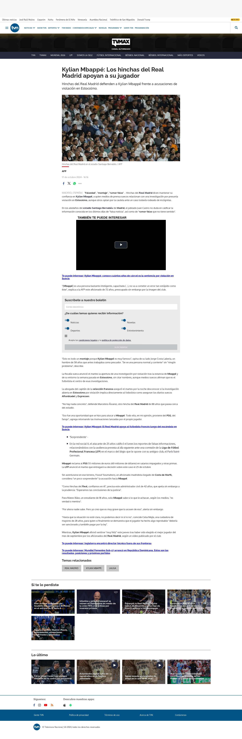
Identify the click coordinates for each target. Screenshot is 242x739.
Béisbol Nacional (134, 55)
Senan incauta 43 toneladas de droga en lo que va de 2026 (140, 677)
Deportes (52, 28)
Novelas (103, 28)
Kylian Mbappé (84, 196)
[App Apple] (65, 705)
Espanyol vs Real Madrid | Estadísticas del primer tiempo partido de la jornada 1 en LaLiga (187, 606)
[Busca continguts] (236, 27)
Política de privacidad (79, 715)
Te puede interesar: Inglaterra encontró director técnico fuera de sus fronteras (106, 543)
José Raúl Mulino (27, 19)
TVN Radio (66, 28)
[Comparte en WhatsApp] (74, 183)
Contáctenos (180, 715)
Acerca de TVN (146, 715)
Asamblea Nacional (98, 19)
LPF (71, 55)
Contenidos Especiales (83, 28)
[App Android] (71, 705)
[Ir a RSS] (52, 705)
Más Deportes (185, 55)
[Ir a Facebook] (34, 705)
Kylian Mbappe (94, 568)
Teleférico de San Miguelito (122, 19)
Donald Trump (143, 19)
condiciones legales (88, 340)
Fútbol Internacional (109, 55)
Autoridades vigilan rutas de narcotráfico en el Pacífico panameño (94, 676)
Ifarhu (50, 19)
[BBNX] (36, 727)
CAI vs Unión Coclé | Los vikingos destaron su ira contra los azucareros (53, 677)
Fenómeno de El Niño (65, 19)
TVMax (42, 55)
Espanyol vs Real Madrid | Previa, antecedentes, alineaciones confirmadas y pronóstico (51, 632)
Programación (142, 28)
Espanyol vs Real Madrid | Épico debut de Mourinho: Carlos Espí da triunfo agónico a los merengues (142, 606)
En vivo (236, 19)
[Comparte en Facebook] (63, 183)
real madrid (71, 568)
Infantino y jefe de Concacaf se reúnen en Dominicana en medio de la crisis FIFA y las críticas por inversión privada (98, 605)
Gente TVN (128, 28)
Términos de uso (111, 715)
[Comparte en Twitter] (69, 183)
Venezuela (82, 19)
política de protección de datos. (116, 340)
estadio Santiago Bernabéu (98, 207)
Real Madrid (145, 192)
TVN (33, 55)
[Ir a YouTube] (46, 705)
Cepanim (41, 19)
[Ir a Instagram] (40, 705)
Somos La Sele (85, 55)
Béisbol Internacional (161, 55)
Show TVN (41, 28)
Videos (201, 55)
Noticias (28, 28)
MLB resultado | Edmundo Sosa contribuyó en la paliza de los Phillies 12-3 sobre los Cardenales (187, 676)
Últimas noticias (9, 19)
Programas (113, 28)
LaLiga (112, 568)
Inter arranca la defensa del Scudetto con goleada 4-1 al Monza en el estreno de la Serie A (52, 606)
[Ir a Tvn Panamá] (14, 27)
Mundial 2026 (58, 55)
